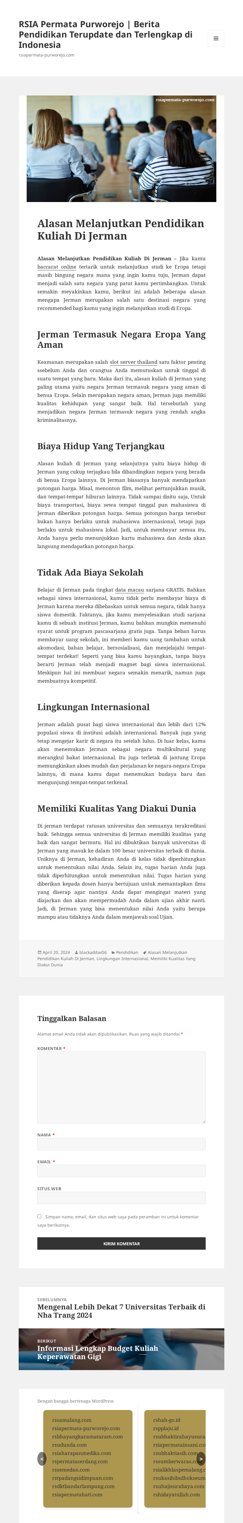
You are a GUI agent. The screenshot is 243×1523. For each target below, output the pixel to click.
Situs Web (49, 1188)
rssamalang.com (72, 1420)
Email (46, 1162)
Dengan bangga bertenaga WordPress (75, 1401)
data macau (129, 589)
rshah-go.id (166, 1420)
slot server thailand (133, 361)
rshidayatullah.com (176, 1494)
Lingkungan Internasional (122, 958)
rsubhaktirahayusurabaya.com (190, 1436)
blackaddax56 (93, 952)
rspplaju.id (166, 1428)
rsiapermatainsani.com (181, 1444)
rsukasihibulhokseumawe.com (190, 1477)
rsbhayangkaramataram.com (87, 1436)
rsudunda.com (69, 1444)
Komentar (51, 1048)
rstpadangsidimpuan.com (82, 1477)
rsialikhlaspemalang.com (183, 1469)
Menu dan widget (216, 46)
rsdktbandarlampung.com (83, 1486)
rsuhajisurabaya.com (178, 1486)
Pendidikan (127, 952)
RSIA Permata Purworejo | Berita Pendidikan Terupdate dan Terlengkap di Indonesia (106, 34)
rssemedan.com (71, 1469)
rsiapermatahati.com (77, 1494)
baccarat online (56, 266)
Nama (46, 1135)
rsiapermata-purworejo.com (86, 1428)
